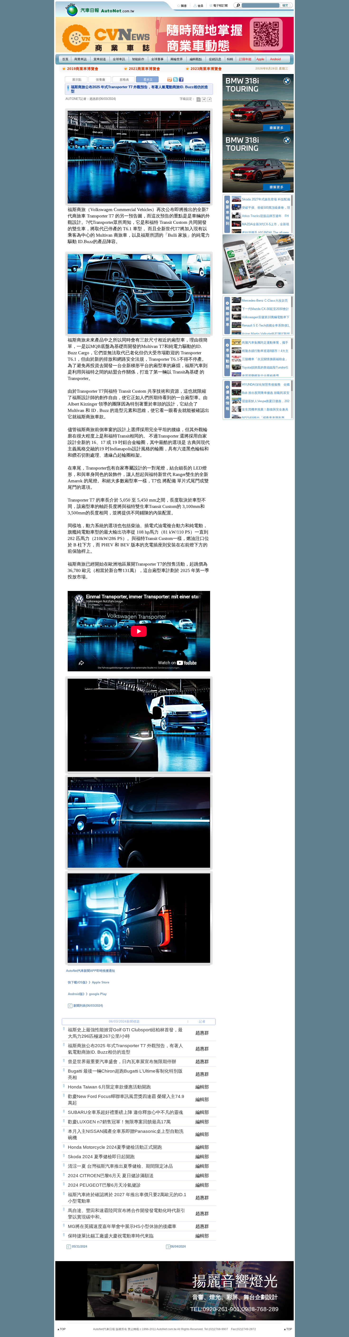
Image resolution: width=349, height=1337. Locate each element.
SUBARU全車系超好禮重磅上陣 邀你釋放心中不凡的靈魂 (125, 1112)
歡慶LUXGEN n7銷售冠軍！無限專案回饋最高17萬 (119, 1121)
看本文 (148, 79)
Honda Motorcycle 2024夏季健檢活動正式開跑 (115, 1147)
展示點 (76, 79)
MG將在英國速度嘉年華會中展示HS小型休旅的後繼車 (122, 1226)
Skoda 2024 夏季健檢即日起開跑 (101, 1156)
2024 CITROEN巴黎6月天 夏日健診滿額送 (111, 1175)
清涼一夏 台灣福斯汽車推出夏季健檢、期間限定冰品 (120, 1166)
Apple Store (100, 982)
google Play (98, 994)
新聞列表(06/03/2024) (87, 1005)
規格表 (124, 79)
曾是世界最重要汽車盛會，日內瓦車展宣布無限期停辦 (122, 1061)
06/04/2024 (178, 1246)
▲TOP (61, 1329)
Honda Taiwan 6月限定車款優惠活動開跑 (109, 1086)
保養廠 (100, 79)
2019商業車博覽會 (83, 69)
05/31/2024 (79, 1246)
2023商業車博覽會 (206, 69)
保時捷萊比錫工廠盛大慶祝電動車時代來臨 (111, 1235)
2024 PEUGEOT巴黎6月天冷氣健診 (104, 1185)
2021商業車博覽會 (144, 69)
